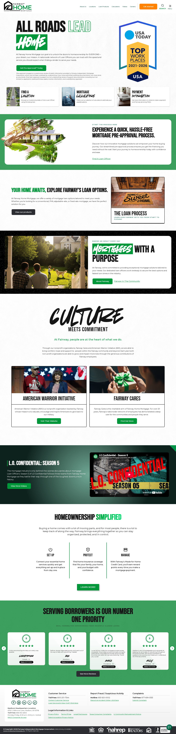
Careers (133, 6)
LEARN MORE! (88, 587)
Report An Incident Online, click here (105, 700)
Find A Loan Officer (101, 159)
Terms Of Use (66, 714)
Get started (148, 7)
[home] (17, 6)
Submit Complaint (140, 700)
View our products (23, 212)
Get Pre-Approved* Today (31, 68)
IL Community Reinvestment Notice (127, 714)
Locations (92, 6)
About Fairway (102, 281)
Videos (124, 6)
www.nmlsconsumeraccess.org (14, 731)
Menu (170, 9)
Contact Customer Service (58, 700)
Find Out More (127, 421)
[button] (3, 648)
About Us (83, 6)
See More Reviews (88, 674)
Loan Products (104, 6)
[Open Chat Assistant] (169, 727)
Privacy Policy (53, 714)
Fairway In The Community (127, 281)
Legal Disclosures (80, 714)
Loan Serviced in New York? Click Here (63, 703)
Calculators (116, 6)
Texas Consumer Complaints (100, 714)
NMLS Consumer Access (17, 717)
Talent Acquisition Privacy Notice (60, 717)
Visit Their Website (49, 421)
